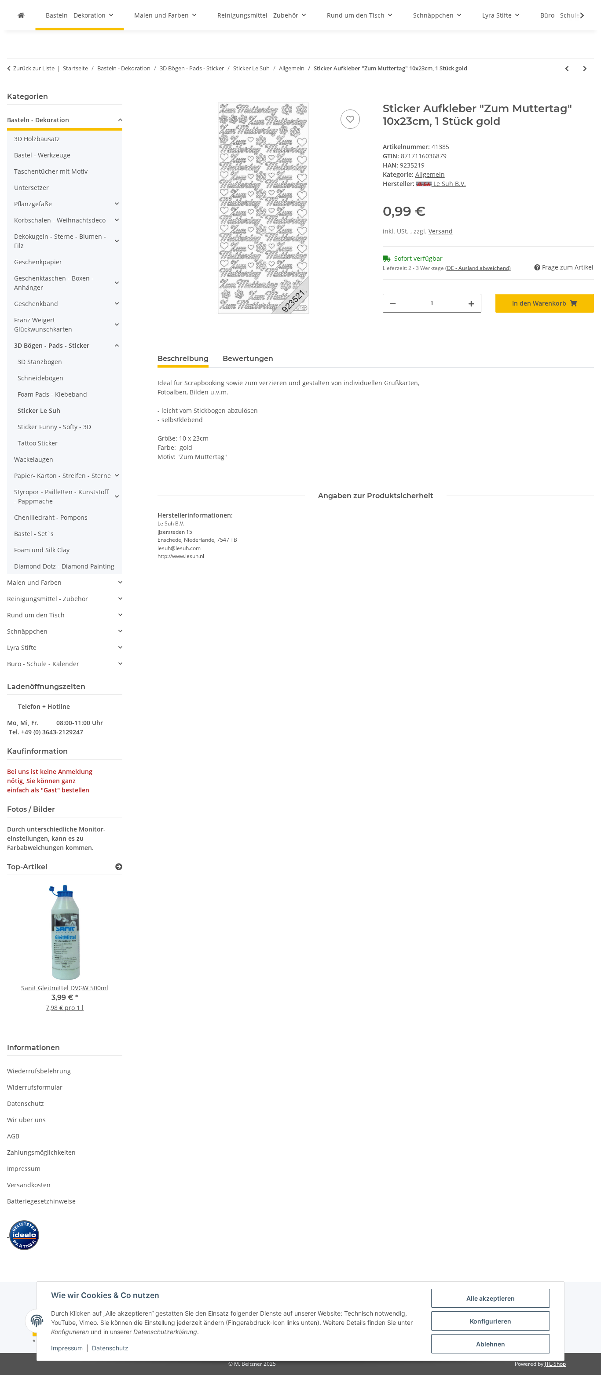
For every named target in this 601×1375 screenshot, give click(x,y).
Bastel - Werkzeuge (42, 155)
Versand (441, 231)
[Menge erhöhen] (471, 303)
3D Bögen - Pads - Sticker (51, 345)
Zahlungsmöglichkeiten (41, 1152)
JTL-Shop (555, 1364)
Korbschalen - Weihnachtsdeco (60, 220)
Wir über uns (26, 1120)
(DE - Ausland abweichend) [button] (478, 268)
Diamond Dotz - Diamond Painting (64, 566)
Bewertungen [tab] (248, 358)
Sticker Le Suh (39, 410)
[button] (576, 15)
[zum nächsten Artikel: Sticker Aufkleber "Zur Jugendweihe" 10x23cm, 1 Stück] (585, 68)
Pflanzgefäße (33, 204)
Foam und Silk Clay (42, 550)
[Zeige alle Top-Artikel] (118, 867)
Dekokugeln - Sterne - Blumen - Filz (60, 241)
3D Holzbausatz (37, 139)
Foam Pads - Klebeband (52, 394)
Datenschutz (110, 1348)
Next (100, 957)
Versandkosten (29, 1185)
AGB (13, 1136)
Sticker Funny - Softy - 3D (54, 427)
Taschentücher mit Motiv (51, 171)
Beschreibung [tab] (183, 358)
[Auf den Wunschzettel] (350, 119)
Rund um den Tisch (36, 615)
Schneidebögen (40, 378)
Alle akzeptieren (490, 1298)
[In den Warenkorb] (165, 97)
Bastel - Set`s (34, 533)
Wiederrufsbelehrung (39, 1071)
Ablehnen (490, 1344)
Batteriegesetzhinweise (41, 1201)
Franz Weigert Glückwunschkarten (43, 324)
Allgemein (430, 174)
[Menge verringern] (393, 303)
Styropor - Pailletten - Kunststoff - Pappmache (61, 496)
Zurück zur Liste (34, 68)
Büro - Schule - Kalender (43, 664)
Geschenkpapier (38, 262)
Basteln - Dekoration (38, 120)
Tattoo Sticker (38, 443)
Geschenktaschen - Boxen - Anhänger (54, 283)
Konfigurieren (490, 1321)
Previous (29, 957)
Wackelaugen (33, 459)
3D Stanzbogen (40, 361)
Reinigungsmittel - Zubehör (47, 598)
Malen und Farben (34, 582)
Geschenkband (36, 303)
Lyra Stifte (22, 647)
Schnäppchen (27, 631)
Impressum (67, 1348)
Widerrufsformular (34, 1087)
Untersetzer (31, 187)
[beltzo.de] (21, 15)
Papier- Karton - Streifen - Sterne (62, 475)
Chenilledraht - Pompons (51, 517)
